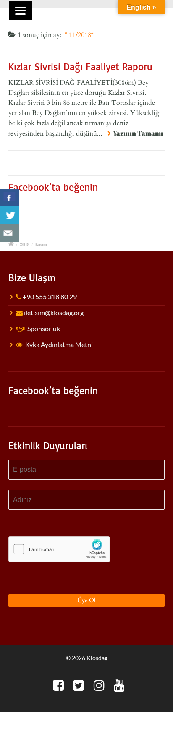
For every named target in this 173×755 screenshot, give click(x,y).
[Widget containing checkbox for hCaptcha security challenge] (59, 549)
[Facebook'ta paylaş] (9, 198)
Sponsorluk (43, 328)
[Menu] (20, 10)
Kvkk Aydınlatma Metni (59, 344)
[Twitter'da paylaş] (9, 215)
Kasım (41, 244)
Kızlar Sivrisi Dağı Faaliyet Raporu (80, 66)
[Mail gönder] (9, 233)
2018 (24, 244)
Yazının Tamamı (138, 133)
